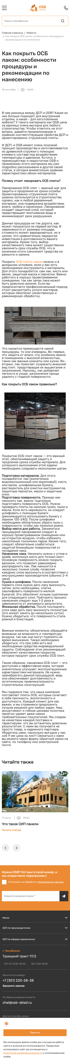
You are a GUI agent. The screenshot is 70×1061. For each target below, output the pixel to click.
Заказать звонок (14, 985)
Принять (35, 1032)
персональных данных (51, 882)
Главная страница (12, 32)
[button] (5, 848)
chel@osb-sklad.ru (17, 1002)
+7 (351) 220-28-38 (18, 980)
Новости (31, 32)
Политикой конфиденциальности (22, 1053)
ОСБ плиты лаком (29, 262)
